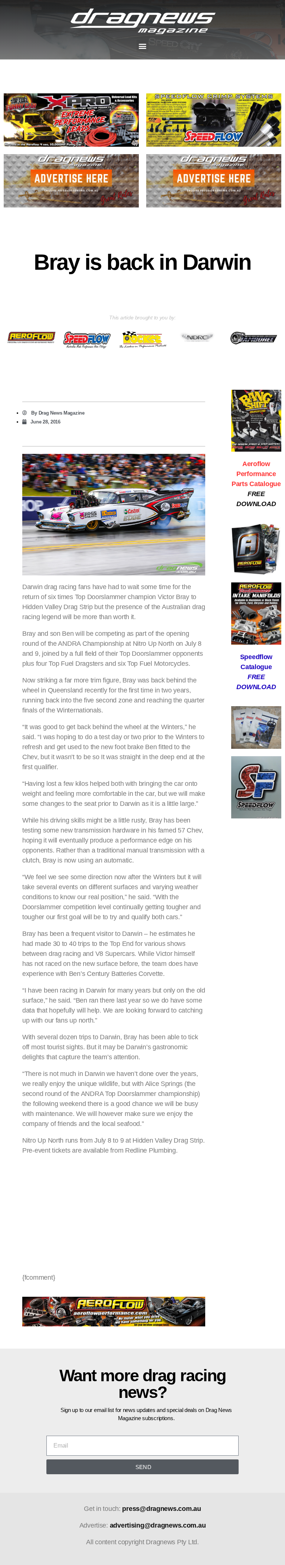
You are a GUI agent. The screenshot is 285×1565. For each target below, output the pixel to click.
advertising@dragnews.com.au (158, 1525)
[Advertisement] (113, 1214)
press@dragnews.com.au (161, 1508)
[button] (143, 46)
